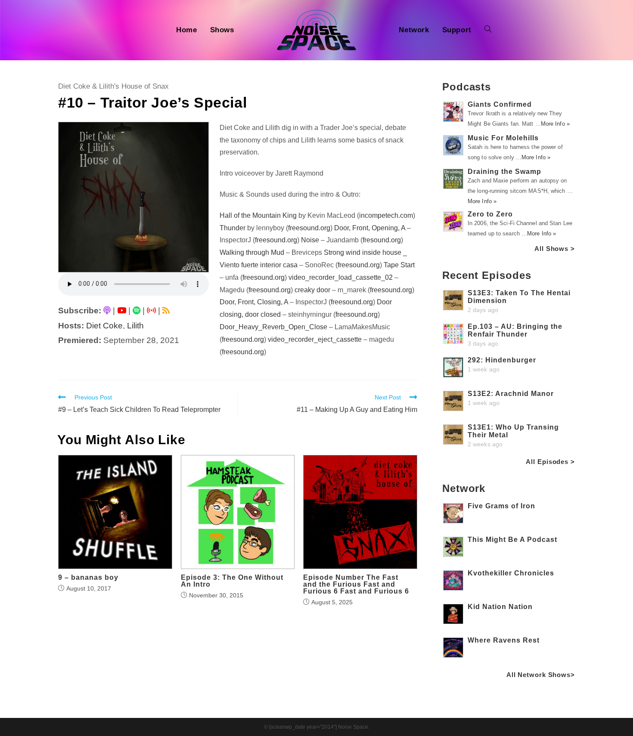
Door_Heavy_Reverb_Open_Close (273, 327)
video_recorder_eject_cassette (315, 339)
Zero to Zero (490, 214)
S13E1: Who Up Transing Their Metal (513, 431)
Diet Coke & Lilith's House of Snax (113, 86)
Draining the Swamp (504, 171)
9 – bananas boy (88, 577)
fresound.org (382, 240)
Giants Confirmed (500, 104)
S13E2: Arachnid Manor (511, 393)
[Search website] (488, 30)
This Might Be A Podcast (512, 539)
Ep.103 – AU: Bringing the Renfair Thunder (515, 330)
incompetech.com (386, 215)
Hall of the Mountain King (258, 215)
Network (463, 488)
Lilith (135, 325)
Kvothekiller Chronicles (511, 573)
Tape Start (399, 265)
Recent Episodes (486, 275)
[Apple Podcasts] (107, 310)
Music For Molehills (503, 138)
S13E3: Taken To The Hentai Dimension (519, 296)
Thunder (232, 228)
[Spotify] (136, 310)
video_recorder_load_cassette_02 (341, 277)
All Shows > (554, 248)
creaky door (312, 290)
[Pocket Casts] (151, 310)
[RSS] (166, 310)
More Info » (555, 124)
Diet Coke (104, 325)
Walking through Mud (252, 252)
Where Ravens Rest (504, 640)
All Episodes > (550, 461)
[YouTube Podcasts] (121, 310)
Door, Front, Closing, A (254, 302)
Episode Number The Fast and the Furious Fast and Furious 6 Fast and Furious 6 (356, 584)
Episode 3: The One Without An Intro (232, 581)
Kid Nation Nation (500, 606)
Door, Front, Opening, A (369, 228)
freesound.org (309, 228)
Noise (310, 240)
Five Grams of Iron (501, 506)
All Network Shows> (540, 674)
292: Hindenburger (502, 360)
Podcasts (466, 87)
